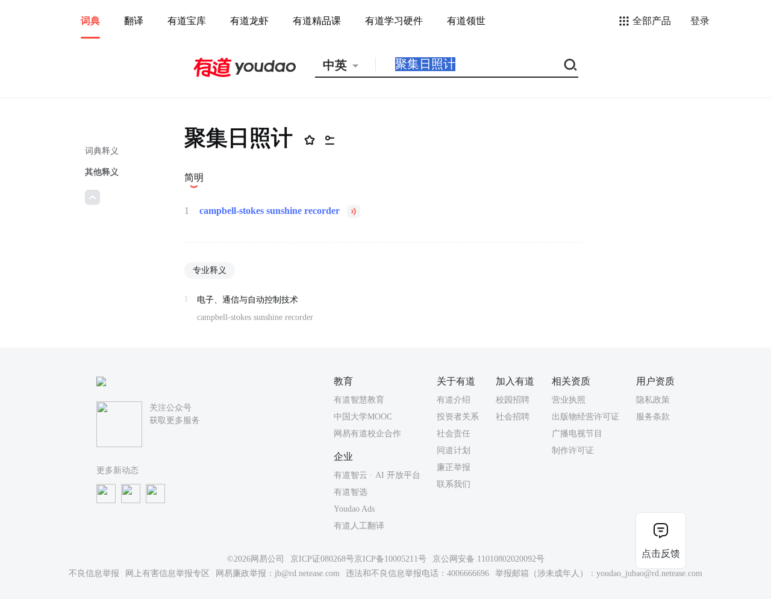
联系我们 (453, 484)
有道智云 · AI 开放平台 (377, 475)
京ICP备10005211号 (390, 558)
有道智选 (350, 492)
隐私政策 (653, 399)
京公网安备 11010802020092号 (488, 558)
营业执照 (568, 399)
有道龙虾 (249, 21)
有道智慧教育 (359, 399)
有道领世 (466, 21)
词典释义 (102, 150)
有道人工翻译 (359, 525)
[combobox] (345, 65)
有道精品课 (317, 21)
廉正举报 (453, 467)
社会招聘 (512, 416)
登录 (700, 21)
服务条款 (653, 416)
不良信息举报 (94, 573)
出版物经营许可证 (585, 416)
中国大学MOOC (363, 416)
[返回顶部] (92, 197)
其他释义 (102, 172)
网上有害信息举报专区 (167, 573)
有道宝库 (186, 21)
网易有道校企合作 (367, 433)
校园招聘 (512, 399)
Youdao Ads (354, 508)
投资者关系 (458, 416)
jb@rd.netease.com (307, 573)
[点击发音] (353, 211)
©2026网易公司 (255, 558)
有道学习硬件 (394, 21)
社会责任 (453, 433)
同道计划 (453, 450)
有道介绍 (453, 399)
